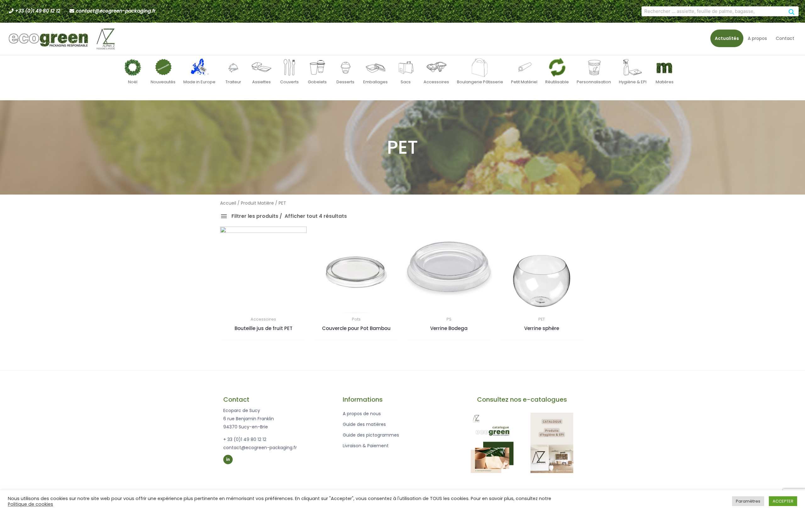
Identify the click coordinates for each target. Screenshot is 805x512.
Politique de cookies (30, 504)
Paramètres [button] (748, 501)
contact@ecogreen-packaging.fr (116, 11)
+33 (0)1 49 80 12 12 (37, 11)
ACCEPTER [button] (783, 501)
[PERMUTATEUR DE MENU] (227, 98)
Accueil (228, 203)
